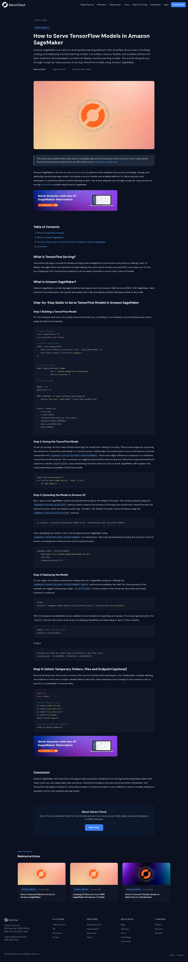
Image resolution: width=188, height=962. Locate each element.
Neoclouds (91, 933)
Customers (126, 941)
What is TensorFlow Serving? (50, 233)
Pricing (56, 937)
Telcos (90, 937)
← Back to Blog (40, 20)
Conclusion (42, 246)
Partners (101, 4)
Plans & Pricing (139, 4)
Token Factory (87, 4)
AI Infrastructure (94, 924)
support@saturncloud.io (15, 937)
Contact (159, 933)
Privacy (180, 955)
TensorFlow (47, 184)
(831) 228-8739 (11, 940)
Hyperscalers (93, 929)
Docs (127, 4)
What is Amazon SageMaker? (50, 237)
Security (159, 929)
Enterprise (155, 4)
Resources (115, 4)
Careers (158, 924)
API (54, 929)
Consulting (126, 937)
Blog (123, 924)
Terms (172, 955)
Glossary (125, 929)
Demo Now (178, 4)
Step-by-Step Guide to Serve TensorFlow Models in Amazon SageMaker (71, 242)
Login (166, 4)
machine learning (80, 172)
